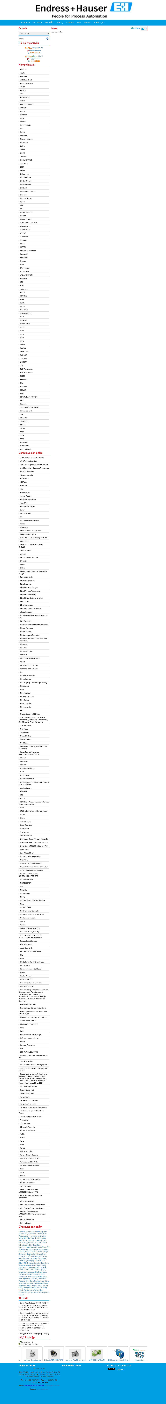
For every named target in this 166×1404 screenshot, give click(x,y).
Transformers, (29, 1290)
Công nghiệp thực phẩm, (32, 1245)
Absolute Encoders (27, 471)
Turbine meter (25, 1123)
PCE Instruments (26, 372)
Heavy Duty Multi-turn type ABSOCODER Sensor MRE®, (29, 753)
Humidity (23, 765)
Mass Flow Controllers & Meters (31, 870)
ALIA (22, 94)
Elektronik (23, 188)
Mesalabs (23, 320)
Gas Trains (24, 729)
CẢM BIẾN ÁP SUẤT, (34, 1238)
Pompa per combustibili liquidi (30, 969)
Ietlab (22, 264)
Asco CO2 (23, 108)
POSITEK (23, 386)
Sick (21, 414)
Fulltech (23, 216)
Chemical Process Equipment (30, 531)
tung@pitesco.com (35, 59)
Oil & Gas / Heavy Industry (29, 932)
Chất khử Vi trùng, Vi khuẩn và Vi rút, (33, 1241)
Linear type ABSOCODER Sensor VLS (34, 842)
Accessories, (23, 1234)
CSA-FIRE (24, 163)
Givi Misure (24, 236)
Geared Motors (25, 736)
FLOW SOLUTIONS (27, 696)
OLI (21, 365)
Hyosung (23, 261)
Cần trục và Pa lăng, (35, 1240)
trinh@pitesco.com (35, 50)
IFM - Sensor (25, 268)
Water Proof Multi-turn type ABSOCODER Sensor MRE (29, 1191)
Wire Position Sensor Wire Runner (32, 1204)
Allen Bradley (25, 97)
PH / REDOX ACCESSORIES (30, 951)
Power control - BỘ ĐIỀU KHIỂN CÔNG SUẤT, (33, 1268)
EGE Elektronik (25, 177)
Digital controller (26, 584)
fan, (41, 1252)
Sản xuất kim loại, (36, 1283)
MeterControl (25, 324)
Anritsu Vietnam (26, 496)
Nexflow (23, 348)
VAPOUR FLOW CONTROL (30, 1158)
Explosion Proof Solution (29, 665)
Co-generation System (28, 534)
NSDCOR (23, 355)
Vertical (22, 1176)
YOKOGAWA (24, 446)
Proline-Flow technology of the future (33, 1017)
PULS (22, 393)
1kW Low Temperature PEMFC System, (33, 1231)
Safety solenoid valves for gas (31, 1034)
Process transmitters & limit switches (33, 1008)
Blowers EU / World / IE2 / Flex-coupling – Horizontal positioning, (33, 1235)
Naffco (22, 344)
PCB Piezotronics (26, 369)
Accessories (24, 478)
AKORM (23, 90)
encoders (23, 655)
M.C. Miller (24, 310)
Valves (22, 1148)
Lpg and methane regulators (30, 856)
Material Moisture (26, 879)
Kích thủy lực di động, (27, 1261)
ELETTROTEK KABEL (28, 191)
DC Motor (23, 561)
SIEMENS (23, 418)
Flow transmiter (25, 703)
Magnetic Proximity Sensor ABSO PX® (34, 867)
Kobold (22, 292)
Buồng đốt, (23, 1238)
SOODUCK (24, 421)
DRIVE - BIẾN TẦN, (32, 1252)
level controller (25, 821)
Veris (22, 435)
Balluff (22, 118)
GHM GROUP (25, 229)
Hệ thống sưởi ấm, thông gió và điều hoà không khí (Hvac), (33, 1255)
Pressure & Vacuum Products (30, 983)
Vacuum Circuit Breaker (28, 1130)
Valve (22, 1141)
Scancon (23, 404)
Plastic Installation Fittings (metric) (32, 962)
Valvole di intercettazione (29, 1155)
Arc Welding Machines (28, 499)
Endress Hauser (26, 198)
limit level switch (26, 835)
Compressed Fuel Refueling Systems (33, 538)
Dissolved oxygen (26, 605)
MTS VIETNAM (25, 907)
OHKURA (23, 358)
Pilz (21, 383)
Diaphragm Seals (26, 577)
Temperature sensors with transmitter (33, 1107)
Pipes (22, 958)
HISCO (22, 243)
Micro (22, 331)
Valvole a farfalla (26, 1151)
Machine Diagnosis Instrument (31, 863)
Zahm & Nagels (25, 449)
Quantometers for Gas (28, 1021)
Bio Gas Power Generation (29, 520)
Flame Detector (25, 679)
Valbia (22, 1134)
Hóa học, (22, 1258)
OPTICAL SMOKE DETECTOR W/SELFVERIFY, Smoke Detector (30, 936)
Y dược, (21, 1294)
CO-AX (22, 153)
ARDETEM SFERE (27, 104)
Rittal (22, 400)
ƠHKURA (23, 362)
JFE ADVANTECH (26, 275)
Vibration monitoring (27, 1183)
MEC (22, 317)
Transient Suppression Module (31, 1116)
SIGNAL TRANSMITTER (29, 1052)
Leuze (22, 306)
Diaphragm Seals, (35, 1249)
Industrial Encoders (27, 779)
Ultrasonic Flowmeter (27, 1127)
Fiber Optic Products (27, 675)
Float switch (24, 686)
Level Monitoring (26, 825)
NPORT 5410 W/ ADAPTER (30, 928)
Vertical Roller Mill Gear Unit (30, 1179)
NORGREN (24, 351)
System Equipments (27, 1090)
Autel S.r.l (23, 111)
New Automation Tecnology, (39, 1263)
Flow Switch (24, 700)
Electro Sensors (26, 181)
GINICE (23, 233)
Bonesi (22, 132)
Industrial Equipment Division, (36, 1258)
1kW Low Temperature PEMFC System (34, 464)
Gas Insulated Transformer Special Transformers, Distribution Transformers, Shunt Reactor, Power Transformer (33, 719)
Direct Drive (24, 601)
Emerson (23, 195)
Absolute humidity (26, 475)
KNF (21, 282)
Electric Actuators (26, 628)
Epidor (22, 202)
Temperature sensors (28, 1104)
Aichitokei (23, 485)
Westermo (24, 442)
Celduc (22, 146)
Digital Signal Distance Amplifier (31, 598)
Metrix (22, 327)
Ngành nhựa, (41, 1265)
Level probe (24, 828)
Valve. (22, 1144)
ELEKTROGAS (25, 184)
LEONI (22, 303)
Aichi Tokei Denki (26, 80)
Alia (21, 489)
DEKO (22, 167)
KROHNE (23, 296)
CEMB (22, 149)
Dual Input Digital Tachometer (30, 608)
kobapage (23, 289)
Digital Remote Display (28, 594)
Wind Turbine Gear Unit (28, 461)
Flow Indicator (25, 693)
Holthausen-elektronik (28, 250)
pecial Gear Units (26, 948)
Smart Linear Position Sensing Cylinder (34, 1065)
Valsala (22, 428)
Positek (22, 972)
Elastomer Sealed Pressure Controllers (34, 624)
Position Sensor (25, 976)
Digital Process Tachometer (30, 591)
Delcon (22, 170)
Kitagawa (23, 278)
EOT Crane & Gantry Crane (30, 658)
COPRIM (23, 156)
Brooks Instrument (26, 139)
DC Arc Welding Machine (29, 557)
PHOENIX (23, 379)
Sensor (22, 1041)
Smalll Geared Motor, (34, 1285)
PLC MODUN (25, 965)
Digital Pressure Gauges (29, 587)
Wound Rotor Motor (27, 1219)
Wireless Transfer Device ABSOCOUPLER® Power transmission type (32, 1213)
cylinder (23, 554)
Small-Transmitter (26, 1061)
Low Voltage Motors (27, 853)
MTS (22, 341)
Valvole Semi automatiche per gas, (31, 1291)
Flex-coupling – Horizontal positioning (33, 682)
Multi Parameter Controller (29, 911)
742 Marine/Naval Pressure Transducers (34, 468)
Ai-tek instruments (26, 83)
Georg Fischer (25, 226)
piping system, (24, 1267)
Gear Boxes (24, 732)
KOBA (22, 285)
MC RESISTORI (26, 313)
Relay (22, 1027)
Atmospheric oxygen (27, 506)
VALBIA (23, 425)
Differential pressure (27, 580)
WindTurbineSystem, (41, 1292)
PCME (22, 376)
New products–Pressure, (28, 1265)
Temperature (24, 1097)
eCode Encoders (26, 612)
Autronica (23, 115)
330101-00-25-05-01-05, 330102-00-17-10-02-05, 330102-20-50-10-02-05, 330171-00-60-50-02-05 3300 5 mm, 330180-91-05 (34, 1326)
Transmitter (24, 1120)
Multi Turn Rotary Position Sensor (32, 914)
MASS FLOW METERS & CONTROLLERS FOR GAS (28, 875)
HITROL (23, 247)
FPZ (21, 205)
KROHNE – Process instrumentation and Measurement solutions (34, 803)
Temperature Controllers (29, 1100)
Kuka (22, 299)
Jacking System (25, 788)
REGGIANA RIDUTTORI (28, 397)
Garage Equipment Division (30, 714)
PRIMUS (23, 390)
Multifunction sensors (27, 918)
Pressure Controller (27, 986)
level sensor (24, 832)
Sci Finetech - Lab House (29, 407)
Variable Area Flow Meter (29, 1162)
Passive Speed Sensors (28, 941)
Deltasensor (24, 174)
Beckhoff (23, 121)
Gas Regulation (25, 725)
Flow (22, 689)
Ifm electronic (25, 271)
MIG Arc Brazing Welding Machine (32, 900)
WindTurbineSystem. (27, 1201)
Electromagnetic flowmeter (29, 635)
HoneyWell (24, 257)
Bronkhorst (24, 135)
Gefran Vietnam (26, 219)
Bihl (21, 128)
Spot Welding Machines (28, 1086)
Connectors (24, 541)
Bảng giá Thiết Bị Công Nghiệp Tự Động (34, 1333)
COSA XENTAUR (26, 160)
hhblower (23, 240)
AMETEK (23, 69)
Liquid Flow (24, 849)
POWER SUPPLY (26, 979)
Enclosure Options (26, 651)
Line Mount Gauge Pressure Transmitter (34, 839)
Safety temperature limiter (29, 1038)
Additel (22, 73)
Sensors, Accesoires (27, 1045)
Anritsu (22, 101)
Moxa (22, 334)
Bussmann (24, 142)
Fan (21, 672)
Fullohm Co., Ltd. (26, 212)
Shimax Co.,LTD (26, 411)
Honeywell (24, 254)
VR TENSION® (25, 1186)
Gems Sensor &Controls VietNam (32, 457)
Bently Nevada (25, 125)
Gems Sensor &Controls (28, 223)
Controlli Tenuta (26, 550)
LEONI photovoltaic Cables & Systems (33, 811)
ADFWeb (23, 76)
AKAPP (22, 87)
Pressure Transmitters (28, 1004)
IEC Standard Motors (27, 768)
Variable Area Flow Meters (29, 1165)
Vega (22, 432)
